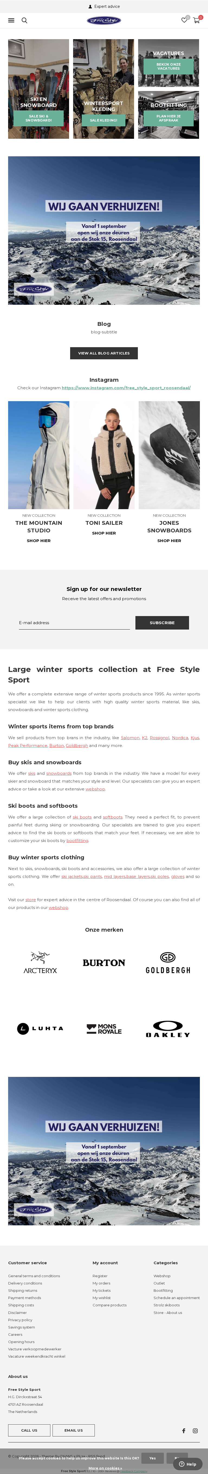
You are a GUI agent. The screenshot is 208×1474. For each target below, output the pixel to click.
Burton (56, 745)
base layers (138, 876)
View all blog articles (104, 353)
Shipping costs (21, 1305)
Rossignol (159, 737)
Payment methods (24, 1298)
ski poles (160, 876)
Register (100, 1276)
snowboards (59, 773)
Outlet (159, 1283)
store (30, 899)
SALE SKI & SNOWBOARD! (38, 118)
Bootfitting (163, 1290)
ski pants (92, 876)
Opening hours (21, 1342)
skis (31, 773)
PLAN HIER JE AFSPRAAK (169, 118)
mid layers (114, 876)
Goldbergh (77, 745)
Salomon (130, 737)
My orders (101, 1283)
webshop (95, 789)
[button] (12, 20)
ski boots (82, 817)
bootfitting (77, 840)
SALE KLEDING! (103, 120)
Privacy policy (20, 1320)
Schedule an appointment (177, 1298)
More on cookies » (105, 1468)
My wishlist (102, 1298)
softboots (112, 817)
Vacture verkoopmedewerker (34, 1349)
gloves (177, 876)
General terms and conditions (34, 1276)
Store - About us (168, 1312)
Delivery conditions (25, 1283)
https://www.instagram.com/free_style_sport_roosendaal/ (126, 387)
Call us (29, 1430)
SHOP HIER (39, 540)
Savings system (21, 1327)
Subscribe (162, 622)
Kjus (195, 737)
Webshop (162, 1276)
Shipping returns (22, 1290)
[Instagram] (195, 1431)
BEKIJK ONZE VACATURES (169, 66)
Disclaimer (17, 1312)
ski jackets (72, 876)
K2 (144, 737)
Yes (153, 1458)
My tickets (101, 1290)
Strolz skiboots (167, 1305)
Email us (73, 1430)
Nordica (180, 737)
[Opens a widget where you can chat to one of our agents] (188, 1464)
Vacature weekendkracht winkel (36, 1356)
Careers (15, 1334)
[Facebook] (183, 1431)
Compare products (109, 1305)
